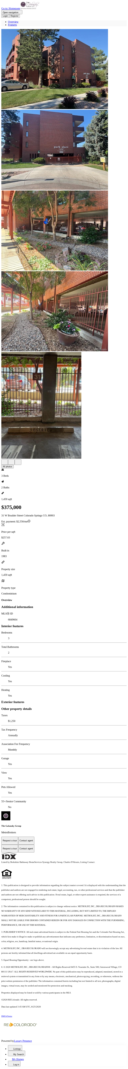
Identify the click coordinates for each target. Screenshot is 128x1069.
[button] (64, 69)
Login (5, 16)
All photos (7, 466)
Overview (13, 21)
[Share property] (18, 462)
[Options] (4, 462)
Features (12, 24)
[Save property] (11, 462)
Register (14, 16)
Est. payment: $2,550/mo (14, 521)
